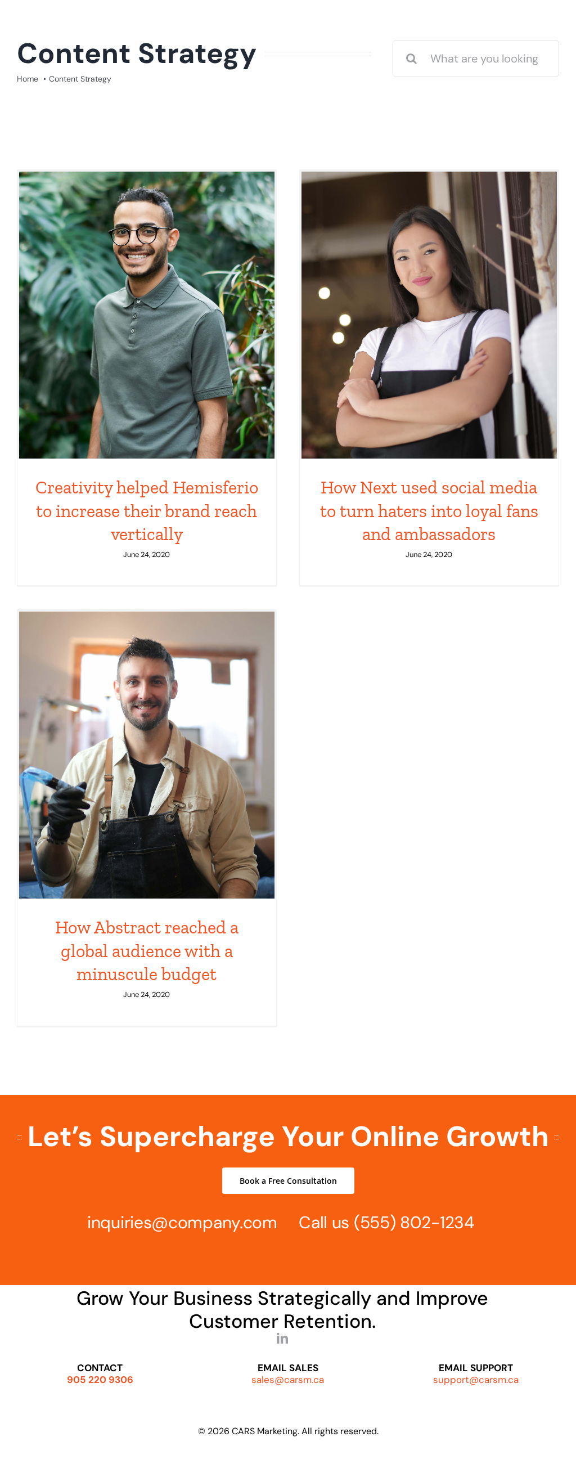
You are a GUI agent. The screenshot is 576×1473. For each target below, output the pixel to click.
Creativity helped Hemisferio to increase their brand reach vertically (146, 511)
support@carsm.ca (476, 1379)
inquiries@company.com (182, 1222)
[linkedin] (282, 1338)
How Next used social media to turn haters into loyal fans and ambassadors (429, 511)
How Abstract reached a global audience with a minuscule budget (146, 951)
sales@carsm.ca (287, 1379)
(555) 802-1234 (414, 1222)
